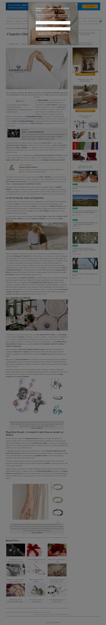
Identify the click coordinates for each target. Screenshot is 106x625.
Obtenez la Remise (42, 39)
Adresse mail (39, 26)
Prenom (38, 20)
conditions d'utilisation (56, 32)
